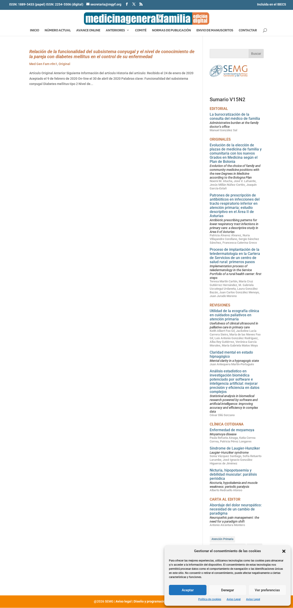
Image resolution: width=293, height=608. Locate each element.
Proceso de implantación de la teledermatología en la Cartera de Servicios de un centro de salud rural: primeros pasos (235, 255)
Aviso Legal (234, 599)
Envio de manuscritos (214, 30)
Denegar (227, 590)
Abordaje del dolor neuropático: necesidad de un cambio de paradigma (236, 509)
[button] (284, 551)
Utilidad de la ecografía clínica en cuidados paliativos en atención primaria (234, 315)
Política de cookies (209, 599)
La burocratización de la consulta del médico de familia (235, 116)
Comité (140, 30)
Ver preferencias (267, 590)
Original (64, 64)
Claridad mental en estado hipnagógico (231, 354)
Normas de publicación (171, 30)
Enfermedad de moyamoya (232, 430)
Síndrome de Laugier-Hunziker (235, 448)
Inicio (34, 30)
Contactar (248, 30)
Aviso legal (124, 601)
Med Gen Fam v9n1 (43, 64)
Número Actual (58, 30)
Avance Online (88, 30)
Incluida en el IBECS (271, 4)
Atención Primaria (222, 539)
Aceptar (188, 590)
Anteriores (115, 30)
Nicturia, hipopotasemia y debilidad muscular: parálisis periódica (233, 474)
